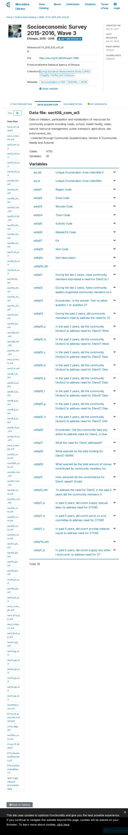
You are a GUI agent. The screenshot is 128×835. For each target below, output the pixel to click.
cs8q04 (38, 313)
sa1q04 (38, 215)
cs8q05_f (39, 391)
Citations (90, 4)
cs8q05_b (40, 339)
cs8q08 (38, 451)
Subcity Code (64, 223)
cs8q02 (38, 287)
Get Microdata (70, 38)
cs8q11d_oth (41, 541)
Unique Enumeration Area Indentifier (79, 181)
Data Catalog (43, 6)
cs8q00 (38, 249)
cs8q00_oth (41, 266)
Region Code (64, 189)
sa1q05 (38, 223)
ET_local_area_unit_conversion (13, 717)
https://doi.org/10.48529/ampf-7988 (59, 58)
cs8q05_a (40, 326)
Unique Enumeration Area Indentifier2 (80, 172)
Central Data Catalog (25, 17)
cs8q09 (38, 464)
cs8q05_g (40, 404)
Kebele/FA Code (66, 232)
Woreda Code (64, 206)
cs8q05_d (40, 365)
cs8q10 (38, 477)
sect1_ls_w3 (13, 368)
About (57, 4)
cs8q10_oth (41, 490)
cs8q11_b (39, 515)
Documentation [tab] (73, 104)
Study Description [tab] (21, 104)
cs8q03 (38, 300)
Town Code (63, 215)
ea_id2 (38, 172)
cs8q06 (38, 429)
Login (117, 8)
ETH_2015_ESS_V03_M (57, 17)
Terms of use (104, 6)
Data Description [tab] (48, 104)
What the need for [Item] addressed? (79, 442)
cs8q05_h (40, 416)
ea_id (37, 181)
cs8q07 (38, 442)
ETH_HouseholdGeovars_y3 (13, 757)
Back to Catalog (21, 804)
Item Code (62, 249)
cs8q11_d (39, 550)
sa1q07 (38, 240)
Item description (66, 257)
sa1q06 (38, 232)
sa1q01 (38, 189)
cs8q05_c (40, 352)
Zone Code (62, 198)
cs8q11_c (39, 528)
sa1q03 (38, 206)
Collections (73, 4)
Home (9, 17)
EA (57, 240)
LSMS (41, 17)
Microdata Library (22, 6)
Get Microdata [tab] (98, 104)
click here (63, 824)
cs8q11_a (39, 503)
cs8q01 (38, 274)
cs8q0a (38, 257)
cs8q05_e (40, 378)
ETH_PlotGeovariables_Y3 (13, 769)
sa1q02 (38, 198)
